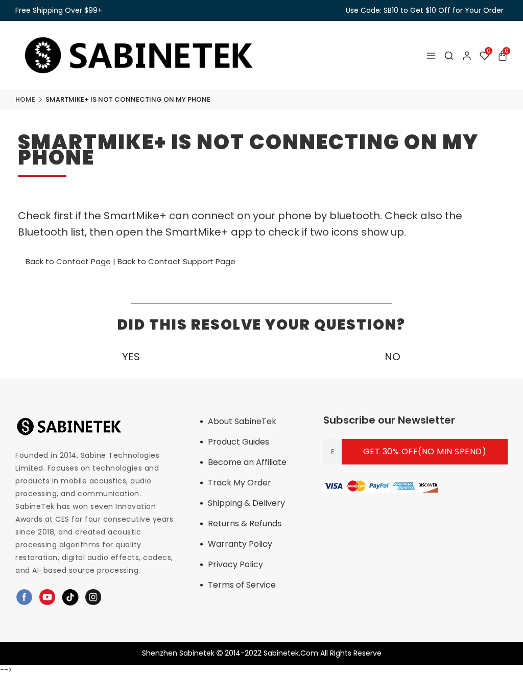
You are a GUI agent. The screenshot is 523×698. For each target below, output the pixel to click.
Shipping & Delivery (246, 503)
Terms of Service (242, 585)
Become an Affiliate (247, 462)
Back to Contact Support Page (176, 261)
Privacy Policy (235, 564)
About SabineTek (242, 421)
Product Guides (238, 442)
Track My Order (239, 482)
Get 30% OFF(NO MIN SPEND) (425, 451)
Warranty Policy (240, 544)
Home (25, 99)
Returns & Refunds (244, 523)
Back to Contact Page (68, 261)
